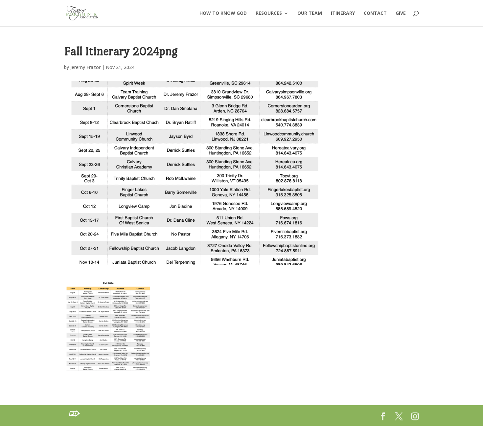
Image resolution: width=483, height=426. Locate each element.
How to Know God (223, 13)
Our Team (309, 13)
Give (401, 13)
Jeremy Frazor (85, 67)
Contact (375, 13)
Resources (269, 13)
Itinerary (343, 13)
